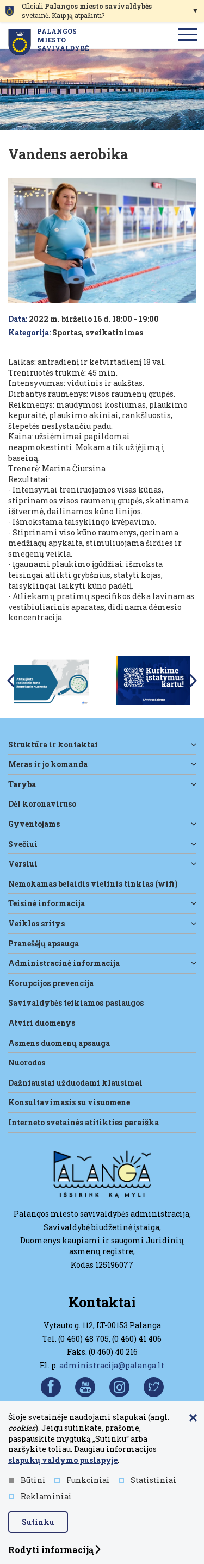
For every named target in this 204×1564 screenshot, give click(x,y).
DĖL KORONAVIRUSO (42, 804)
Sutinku (38, 1522)
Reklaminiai (46, 1496)
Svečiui (23, 844)
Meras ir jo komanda (48, 764)
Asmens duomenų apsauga (59, 1043)
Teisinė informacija (46, 903)
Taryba (22, 784)
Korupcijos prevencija (51, 983)
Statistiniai (153, 1480)
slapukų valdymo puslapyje (63, 1460)
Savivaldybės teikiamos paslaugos (76, 1003)
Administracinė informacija (64, 963)
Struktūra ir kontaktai (53, 744)
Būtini (33, 1480)
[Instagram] (119, 1387)
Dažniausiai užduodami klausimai (75, 1082)
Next (193, 680)
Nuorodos (26, 1062)
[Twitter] (154, 1387)
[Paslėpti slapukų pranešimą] (193, 1418)
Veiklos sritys (36, 923)
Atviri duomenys (41, 1023)
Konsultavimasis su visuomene (69, 1102)
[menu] (188, 35)
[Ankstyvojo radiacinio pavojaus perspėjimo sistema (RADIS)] (51, 679)
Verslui (23, 863)
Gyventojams (34, 824)
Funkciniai (88, 1480)
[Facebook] (51, 1387)
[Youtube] (85, 1387)
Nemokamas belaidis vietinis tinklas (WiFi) (93, 883)
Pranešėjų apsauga (43, 943)
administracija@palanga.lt (111, 1365)
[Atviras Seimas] (153, 679)
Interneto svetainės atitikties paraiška (83, 1122)
